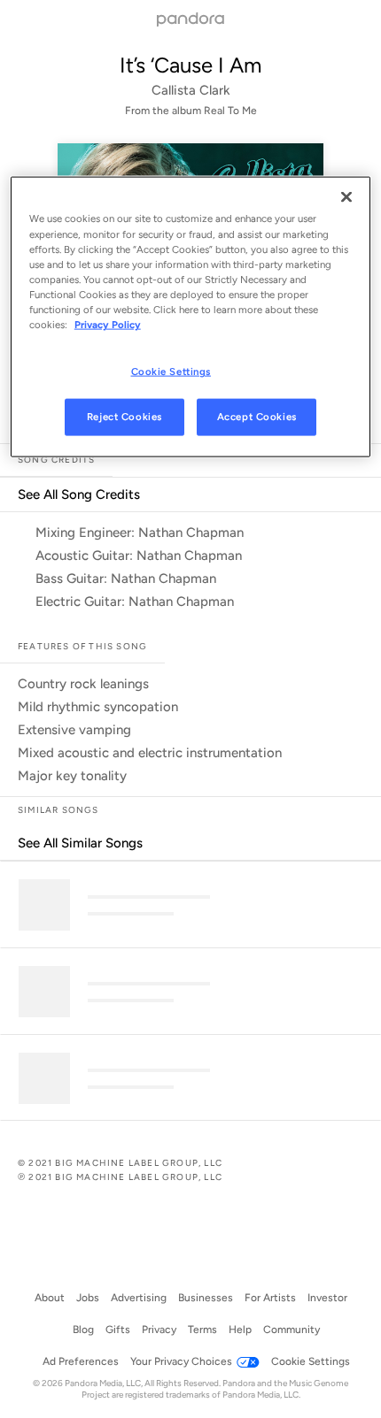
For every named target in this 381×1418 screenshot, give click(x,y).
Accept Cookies (257, 416)
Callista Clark (191, 90)
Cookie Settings (171, 371)
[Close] (346, 197)
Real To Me (230, 110)
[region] (191, 316)
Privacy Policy (107, 324)
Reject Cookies (124, 416)
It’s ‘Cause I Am (190, 65)
